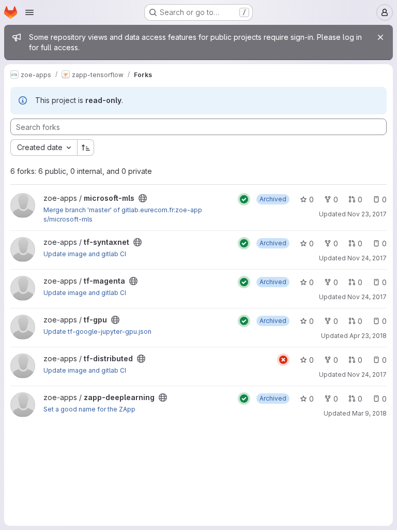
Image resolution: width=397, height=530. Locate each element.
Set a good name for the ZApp (89, 409)
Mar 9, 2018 (369, 413)
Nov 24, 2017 (367, 258)
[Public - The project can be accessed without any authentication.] (143, 198)
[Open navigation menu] (29, 12)
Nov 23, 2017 (367, 214)
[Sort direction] (86, 147)
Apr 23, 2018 (368, 336)
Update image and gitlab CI (84, 254)
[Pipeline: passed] (244, 199)
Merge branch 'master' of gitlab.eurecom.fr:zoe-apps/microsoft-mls (122, 214)
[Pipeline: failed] (283, 360)
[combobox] (43, 147)
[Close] (380, 37)
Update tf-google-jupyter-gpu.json (97, 331)
